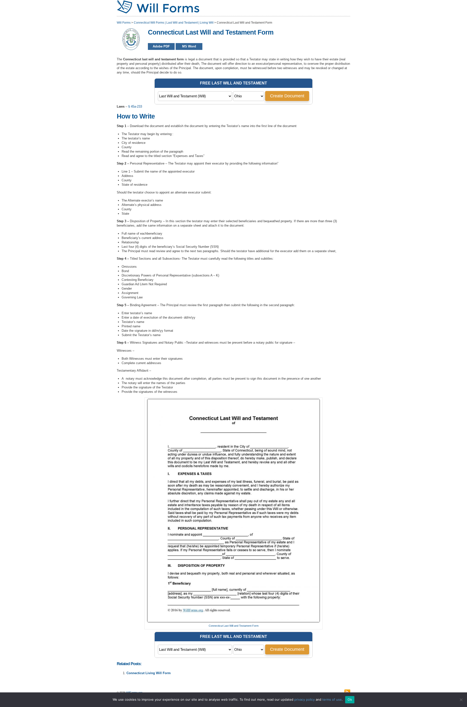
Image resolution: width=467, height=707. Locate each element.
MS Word (189, 46)
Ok (350, 699)
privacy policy (304, 699)
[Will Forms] (158, 12)
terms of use (332, 699)
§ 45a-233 (135, 106)
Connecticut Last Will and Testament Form (234, 625)
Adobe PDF (161, 46)
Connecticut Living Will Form (148, 673)
